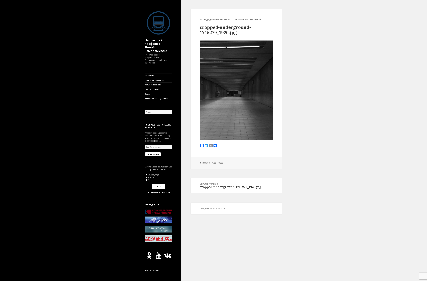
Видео (147, 94)
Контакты (149, 75)
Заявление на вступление (156, 98)
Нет (149, 180)
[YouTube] (158, 255)
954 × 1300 (218, 163)
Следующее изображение (245, 19)
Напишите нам (152, 89)
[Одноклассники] (149, 255)
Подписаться (153, 154)
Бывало (151, 177)
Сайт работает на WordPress (212, 208)
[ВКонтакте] (167, 255)
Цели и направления (154, 80)
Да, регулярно (154, 175)
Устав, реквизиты (153, 85)
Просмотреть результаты (158, 193)
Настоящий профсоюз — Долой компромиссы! (156, 45)
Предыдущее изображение (216, 19)
